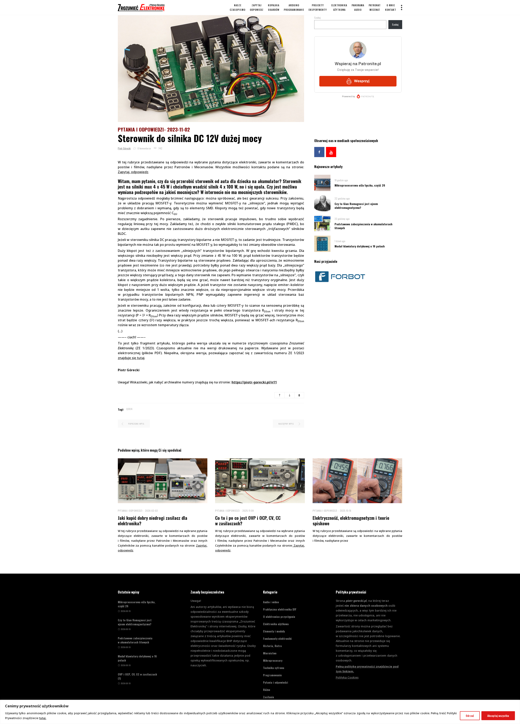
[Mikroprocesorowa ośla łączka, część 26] (322, 182)
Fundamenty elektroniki (277, 638)
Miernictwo (269, 653)
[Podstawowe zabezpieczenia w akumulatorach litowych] (322, 223)
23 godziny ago (342, 218)
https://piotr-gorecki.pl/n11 (254, 382)
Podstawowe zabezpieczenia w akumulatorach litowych (363, 226)
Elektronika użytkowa (276, 624)
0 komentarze (144, 148)
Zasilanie (268, 697)
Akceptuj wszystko (498, 715)
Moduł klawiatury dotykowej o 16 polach (360, 246)
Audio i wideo (271, 602)
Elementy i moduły (274, 631)
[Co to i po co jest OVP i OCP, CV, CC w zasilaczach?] (260, 480)
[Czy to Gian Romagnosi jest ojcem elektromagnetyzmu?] (322, 203)
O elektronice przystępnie (279, 616)
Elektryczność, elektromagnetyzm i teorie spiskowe (351, 521)
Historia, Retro (272, 646)
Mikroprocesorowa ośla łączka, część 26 (360, 185)
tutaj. (42, 718)
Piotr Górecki (124, 148)
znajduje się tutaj (131, 358)
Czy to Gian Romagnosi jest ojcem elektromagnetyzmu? (356, 206)
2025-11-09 (248, 510)
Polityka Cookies (347, 677)
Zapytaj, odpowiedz (133, 172)
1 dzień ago (340, 241)
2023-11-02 (178, 129)
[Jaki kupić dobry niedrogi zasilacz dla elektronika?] (162, 480)
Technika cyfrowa (273, 668)
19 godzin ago (341, 180)
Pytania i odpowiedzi (141, 129)
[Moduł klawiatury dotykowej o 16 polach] (322, 243)
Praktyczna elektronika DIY (279, 609)
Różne (266, 689)
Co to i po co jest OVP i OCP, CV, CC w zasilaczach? (248, 521)
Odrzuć (470, 715)
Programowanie (272, 675)
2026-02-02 (151, 510)
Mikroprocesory (272, 660)
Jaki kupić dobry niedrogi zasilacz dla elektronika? (152, 521)
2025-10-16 (345, 510)
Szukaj (317, 17)
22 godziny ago (342, 198)
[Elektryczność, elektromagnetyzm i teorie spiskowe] (357, 480)
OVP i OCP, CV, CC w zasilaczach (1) (137, 676)
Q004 (129, 409)
